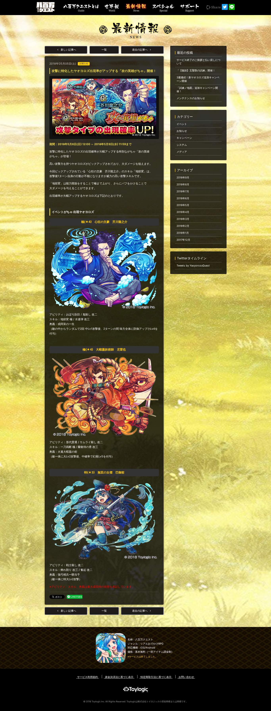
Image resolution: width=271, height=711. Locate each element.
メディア (182, 151)
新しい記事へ (68, 49)
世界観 (112, 7)
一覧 (104, 49)
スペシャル (163, 7)
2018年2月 (183, 225)
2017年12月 (183, 239)
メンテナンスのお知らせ (191, 98)
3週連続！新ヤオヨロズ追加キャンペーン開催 (198, 79)
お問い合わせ (186, 676)
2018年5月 (183, 205)
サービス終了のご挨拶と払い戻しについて (198, 61)
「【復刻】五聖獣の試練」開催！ (196, 70)
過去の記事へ (140, 49)
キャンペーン (184, 137)
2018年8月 (183, 184)
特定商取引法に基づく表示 (155, 676)
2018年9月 (183, 177)
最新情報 (135, 7)
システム (182, 144)
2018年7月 (183, 191)
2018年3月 (183, 219)
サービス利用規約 (87, 676)
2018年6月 (183, 198)
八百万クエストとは (81, 7)
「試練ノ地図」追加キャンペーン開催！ (197, 89)
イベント (182, 124)
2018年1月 (183, 232)
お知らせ (182, 130)
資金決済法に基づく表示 (119, 676)
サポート (189, 7)
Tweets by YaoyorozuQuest (193, 265)
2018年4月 (183, 212)
